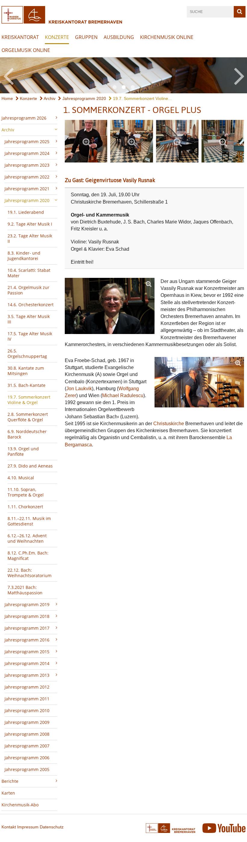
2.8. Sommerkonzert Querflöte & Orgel (28, 417)
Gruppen (86, 37)
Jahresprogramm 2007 (27, 746)
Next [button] (239, 75)
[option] (123, 75)
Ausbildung (119, 37)
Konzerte (57, 37)
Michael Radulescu (122, 395)
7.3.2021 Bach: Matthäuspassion (25, 590)
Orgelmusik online (26, 50)
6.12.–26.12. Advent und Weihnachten (27, 538)
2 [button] (123, 87)
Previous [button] (8, 75)
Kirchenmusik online (166, 37)
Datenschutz (52, 826)
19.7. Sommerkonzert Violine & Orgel (29, 399)
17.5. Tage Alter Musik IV (30, 336)
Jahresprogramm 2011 (27, 699)
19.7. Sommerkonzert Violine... (142, 98)
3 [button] (133, 87)
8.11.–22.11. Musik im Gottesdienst (29, 521)
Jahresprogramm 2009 (27, 722)
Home (7, 98)
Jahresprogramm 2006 (27, 757)
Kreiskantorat (20, 37)
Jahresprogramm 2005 (27, 769)
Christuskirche (168, 423)
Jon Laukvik (79, 388)
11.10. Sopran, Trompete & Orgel (26, 492)
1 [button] (114, 87)
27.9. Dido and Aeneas (30, 466)
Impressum (28, 826)
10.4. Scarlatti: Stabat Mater (29, 272)
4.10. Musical (21, 477)
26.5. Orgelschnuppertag (27, 353)
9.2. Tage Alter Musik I (30, 224)
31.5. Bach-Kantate (26, 385)
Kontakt (9, 826)
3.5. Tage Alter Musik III (29, 319)
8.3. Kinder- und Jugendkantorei (24, 255)
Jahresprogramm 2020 (83, 98)
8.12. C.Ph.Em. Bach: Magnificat (28, 555)
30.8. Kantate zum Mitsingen (26, 370)
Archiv (49, 98)
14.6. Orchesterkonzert (31, 304)
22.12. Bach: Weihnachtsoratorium (30, 572)
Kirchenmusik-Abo (20, 805)
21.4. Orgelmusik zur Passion (28, 290)
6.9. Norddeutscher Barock (27, 434)
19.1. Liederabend (26, 212)
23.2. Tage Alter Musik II (30, 238)
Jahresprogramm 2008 (27, 734)
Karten (8, 793)
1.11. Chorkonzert (25, 506)
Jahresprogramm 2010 (27, 710)
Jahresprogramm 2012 (27, 687)
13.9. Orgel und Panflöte (23, 451)
